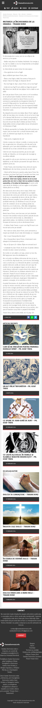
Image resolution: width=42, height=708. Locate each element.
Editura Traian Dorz (32, 654)
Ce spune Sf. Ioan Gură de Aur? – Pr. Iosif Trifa (20, 421)
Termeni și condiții (32, 650)
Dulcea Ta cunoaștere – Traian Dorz (20, 494)
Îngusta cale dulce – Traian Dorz (19, 526)
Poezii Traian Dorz (32, 659)
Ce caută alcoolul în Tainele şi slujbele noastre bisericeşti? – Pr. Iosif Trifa (20, 457)
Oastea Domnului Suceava (32, 657)
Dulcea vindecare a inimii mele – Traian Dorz (18, 594)
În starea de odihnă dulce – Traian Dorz (20, 559)
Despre (32, 643)
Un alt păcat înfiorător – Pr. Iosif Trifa (19, 387)
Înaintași (32, 648)
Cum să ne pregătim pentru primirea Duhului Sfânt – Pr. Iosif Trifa (20, 348)
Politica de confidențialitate (32, 652)
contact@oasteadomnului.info (21, 629)
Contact (21, 635)
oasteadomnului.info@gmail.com (21, 631)
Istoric (32, 646)
